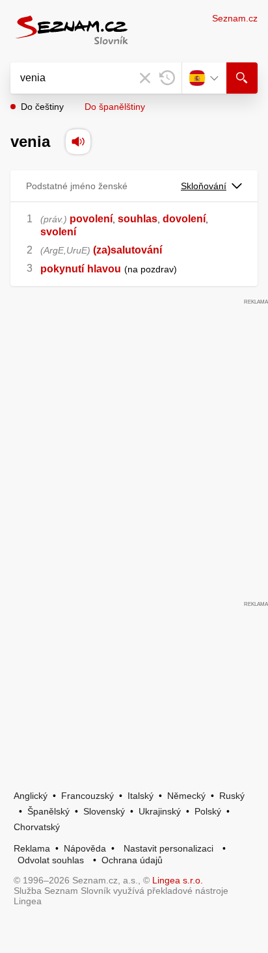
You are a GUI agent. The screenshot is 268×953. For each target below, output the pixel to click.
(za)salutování (127, 249)
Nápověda (85, 848)
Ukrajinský (160, 811)
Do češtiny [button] (42, 106)
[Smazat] (145, 78)
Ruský (232, 795)
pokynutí (62, 268)
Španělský (48, 811)
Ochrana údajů (132, 860)
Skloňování (203, 186)
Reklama (32, 848)
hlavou (104, 268)
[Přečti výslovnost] (78, 142)
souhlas (137, 218)
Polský (207, 811)
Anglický (30, 795)
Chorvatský (37, 827)
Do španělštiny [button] (115, 106)
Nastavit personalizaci (168, 848)
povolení (91, 218)
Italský (140, 795)
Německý (186, 795)
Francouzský (87, 795)
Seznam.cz (235, 18)
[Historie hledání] (167, 78)
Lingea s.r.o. (177, 880)
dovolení (184, 218)
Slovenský (104, 811)
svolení (58, 231)
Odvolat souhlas (51, 860)
